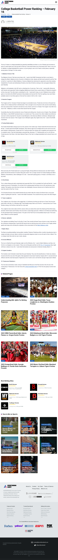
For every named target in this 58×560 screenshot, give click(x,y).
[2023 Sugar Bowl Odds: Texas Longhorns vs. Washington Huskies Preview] (43, 287)
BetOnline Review (43, 393)
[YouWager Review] (4, 409)
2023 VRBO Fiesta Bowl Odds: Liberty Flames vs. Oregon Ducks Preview (13, 334)
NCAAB (3, 16)
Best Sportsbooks (11, 512)
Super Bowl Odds (45, 510)
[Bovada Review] (4, 144)
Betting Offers (10, 510)
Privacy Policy (36, 488)
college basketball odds (31, 266)
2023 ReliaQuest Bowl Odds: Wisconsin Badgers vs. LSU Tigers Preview (43, 334)
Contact (34, 486)
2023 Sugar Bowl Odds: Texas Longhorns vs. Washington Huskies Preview (42, 302)
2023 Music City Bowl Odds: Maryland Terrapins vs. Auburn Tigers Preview (43, 365)
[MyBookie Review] (32, 144)
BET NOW (21, 149)
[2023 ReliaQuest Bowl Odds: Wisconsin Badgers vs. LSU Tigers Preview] (43, 320)
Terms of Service (48, 486)
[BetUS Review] (4, 159)
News (8, 14)
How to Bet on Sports (46, 508)
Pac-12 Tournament (45, 245)
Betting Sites (3, 14)
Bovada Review (11, 141)
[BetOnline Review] (33, 399)
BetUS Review (10, 156)
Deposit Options (10, 514)
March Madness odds (42, 225)
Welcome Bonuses (45, 512)
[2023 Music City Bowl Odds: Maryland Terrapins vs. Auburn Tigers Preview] (43, 351)
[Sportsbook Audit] (7, 2)
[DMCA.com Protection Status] (37, 497)
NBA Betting (44, 514)
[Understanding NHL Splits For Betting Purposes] (14, 287)
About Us (28, 486)
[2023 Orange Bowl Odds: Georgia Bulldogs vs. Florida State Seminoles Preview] (14, 351)
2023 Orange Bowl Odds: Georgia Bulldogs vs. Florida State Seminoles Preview (13, 366)
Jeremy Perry (10, 21)
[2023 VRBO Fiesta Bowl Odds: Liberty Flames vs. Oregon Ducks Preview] (14, 320)
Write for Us (44, 488)
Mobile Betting (10, 515)
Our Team (40, 486)
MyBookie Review (40, 141)
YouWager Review (14, 403)
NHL (7, 296)
